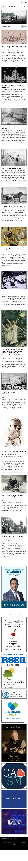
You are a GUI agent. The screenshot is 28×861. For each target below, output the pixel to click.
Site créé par (10, 844)
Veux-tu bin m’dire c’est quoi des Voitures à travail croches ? (13, 47)
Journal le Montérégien (20, 842)
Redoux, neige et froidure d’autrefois (12, 168)
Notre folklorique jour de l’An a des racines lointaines (11, 249)
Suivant (4, 564)
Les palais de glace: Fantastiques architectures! (11, 86)
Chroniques (5, 50)
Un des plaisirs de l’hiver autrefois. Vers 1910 (13, 207)
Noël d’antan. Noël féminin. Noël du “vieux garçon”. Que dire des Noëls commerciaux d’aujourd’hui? (12, 351)
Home (4, 838)
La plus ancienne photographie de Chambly (11, 127)
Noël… (3, 291)
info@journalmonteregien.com (16, 614)
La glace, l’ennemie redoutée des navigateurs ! (11, 392)
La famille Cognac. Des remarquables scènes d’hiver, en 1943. (12, 496)
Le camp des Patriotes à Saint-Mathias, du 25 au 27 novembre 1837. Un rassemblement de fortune (13, 452)
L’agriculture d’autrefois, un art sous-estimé (13, 20)
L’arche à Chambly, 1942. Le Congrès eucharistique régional (12, 537)
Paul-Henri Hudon (21, 50)
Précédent (3, 562)
